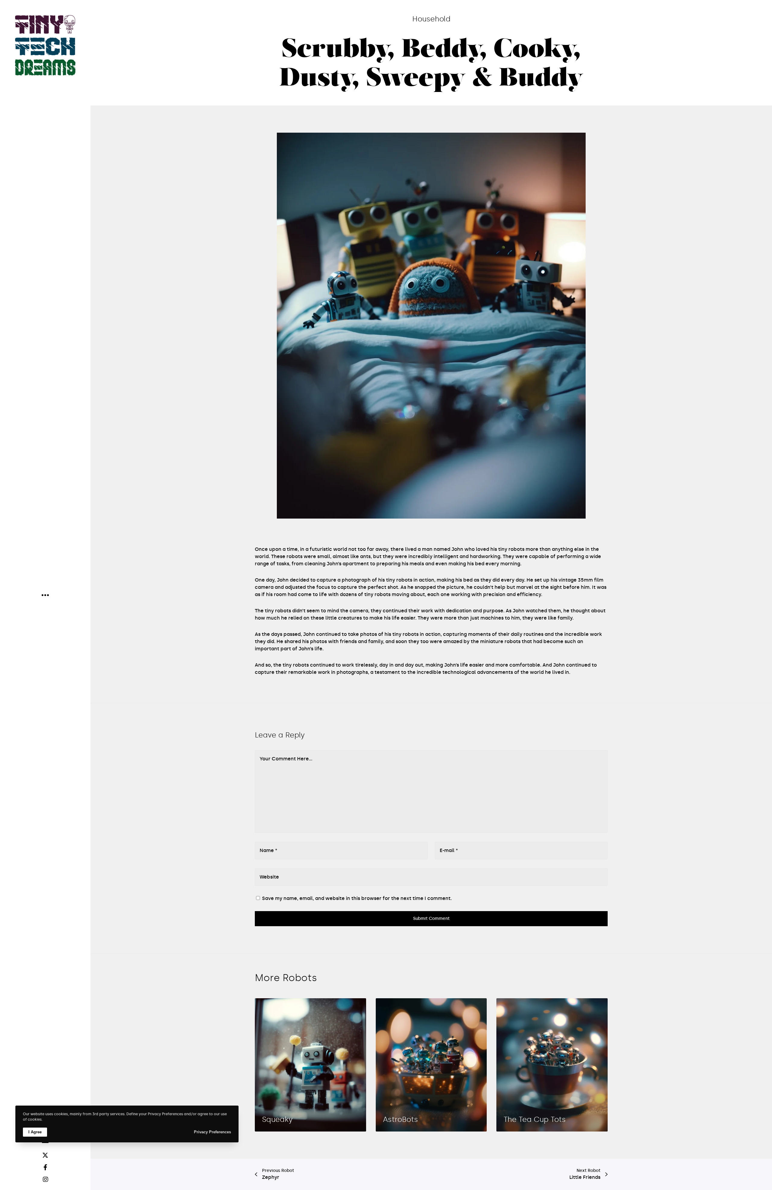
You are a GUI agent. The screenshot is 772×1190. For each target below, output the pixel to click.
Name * (268, 850)
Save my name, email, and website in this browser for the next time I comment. (357, 898)
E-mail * (449, 850)
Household (431, 18)
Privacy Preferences (212, 1132)
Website (269, 877)
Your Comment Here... (286, 759)
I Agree (35, 1132)
